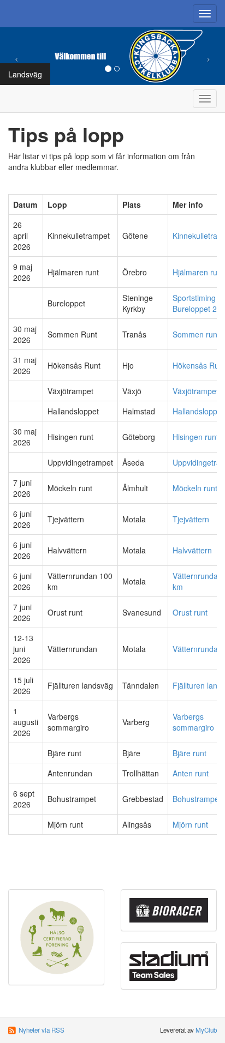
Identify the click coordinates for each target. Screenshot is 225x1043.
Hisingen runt (195, 436)
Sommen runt (196, 334)
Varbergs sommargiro (193, 722)
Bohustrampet (197, 798)
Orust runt (190, 612)
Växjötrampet (195, 390)
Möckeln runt (195, 488)
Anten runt (191, 773)
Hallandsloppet (198, 411)
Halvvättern (192, 550)
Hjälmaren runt (198, 272)
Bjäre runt (189, 752)
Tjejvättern (191, 519)
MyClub (206, 1030)
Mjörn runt (190, 824)
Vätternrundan (197, 648)
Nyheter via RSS (41, 1030)
